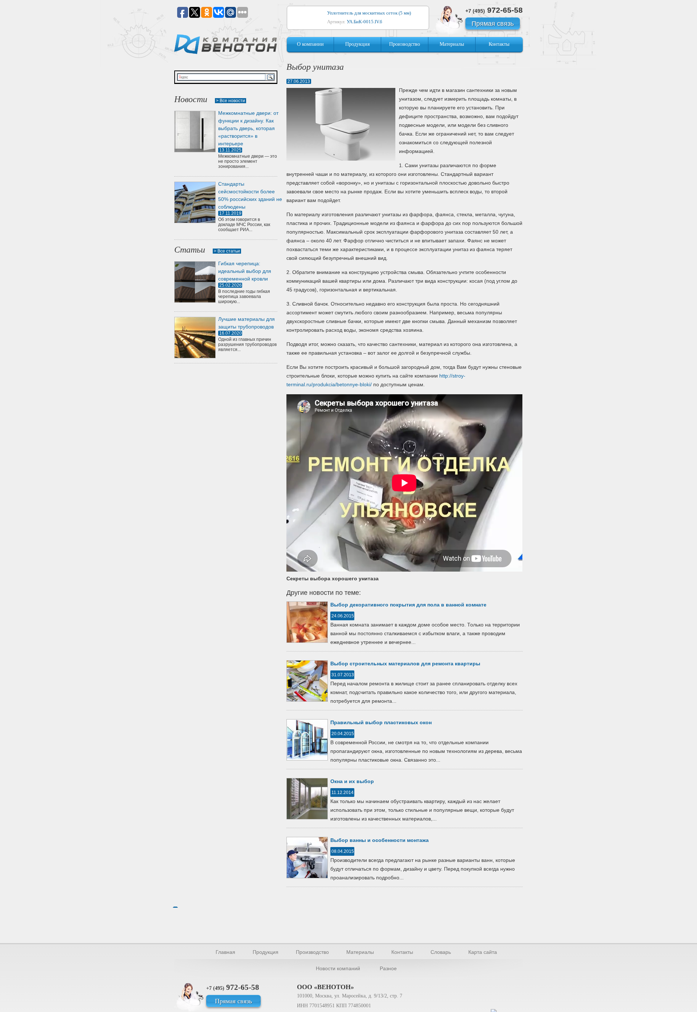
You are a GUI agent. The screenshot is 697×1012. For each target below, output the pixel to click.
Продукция (357, 44)
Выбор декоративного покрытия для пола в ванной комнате (408, 605)
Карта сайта (482, 952)
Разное (388, 968)
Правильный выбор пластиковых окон (381, 722)
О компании (310, 44)
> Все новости (230, 100)
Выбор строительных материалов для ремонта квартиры (405, 663)
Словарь (441, 952)
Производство (404, 44)
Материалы (452, 44)
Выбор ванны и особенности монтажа (379, 840)
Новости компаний (338, 968)
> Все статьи (227, 251)
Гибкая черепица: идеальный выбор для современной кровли (244, 271)
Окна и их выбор (352, 781)
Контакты (499, 44)
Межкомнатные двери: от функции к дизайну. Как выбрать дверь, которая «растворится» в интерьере (248, 128)
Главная (225, 952)
